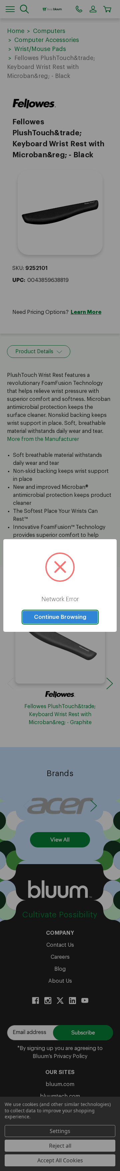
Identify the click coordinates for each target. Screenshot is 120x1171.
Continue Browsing (60, 617)
